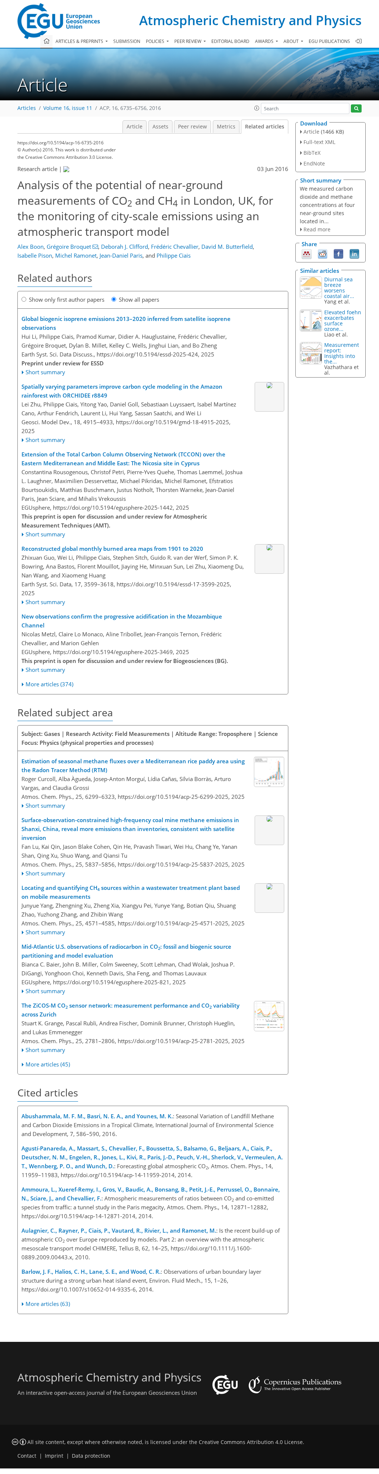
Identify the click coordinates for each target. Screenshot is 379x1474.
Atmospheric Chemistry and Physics (250, 20)
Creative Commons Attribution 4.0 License (251, 1442)
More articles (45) (48, 1064)
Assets (160, 126)
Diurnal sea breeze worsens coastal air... (339, 287)
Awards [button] (265, 41)
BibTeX (312, 152)
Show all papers (139, 299)
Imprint (54, 1456)
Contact (26, 1456)
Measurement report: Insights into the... (341, 353)
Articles (26, 108)
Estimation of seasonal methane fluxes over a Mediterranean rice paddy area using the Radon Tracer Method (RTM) (133, 765)
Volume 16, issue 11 (67, 108)
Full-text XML (319, 141)
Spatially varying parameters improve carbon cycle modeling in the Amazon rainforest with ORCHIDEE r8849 (121, 391)
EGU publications (329, 41)
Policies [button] (155, 41)
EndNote (314, 163)
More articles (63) (48, 1303)
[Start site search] (356, 108)
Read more (317, 229)
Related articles (264, 126)
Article (134, 126)
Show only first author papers (66, 299)
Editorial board (230, 41)
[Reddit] (323, 253)
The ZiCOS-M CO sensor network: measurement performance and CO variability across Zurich (130, 1010)
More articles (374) (49, 684)
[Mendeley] (307, 253)
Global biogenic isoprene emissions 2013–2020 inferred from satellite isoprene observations (126, 323)
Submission (126, 41)
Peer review (192, 126)
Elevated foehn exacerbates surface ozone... (342, 320)
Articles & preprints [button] (80, 41)
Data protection (91, 1456)
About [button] (292, 41)
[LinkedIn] (354, 253)
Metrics (226, 126)
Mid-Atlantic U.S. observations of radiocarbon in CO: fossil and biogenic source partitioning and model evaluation (126, 951)
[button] (256, 108)
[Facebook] (338, 253)
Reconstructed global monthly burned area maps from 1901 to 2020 (112, 548)
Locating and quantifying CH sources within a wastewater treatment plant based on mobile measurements (130, 892)
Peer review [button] (188, 41)
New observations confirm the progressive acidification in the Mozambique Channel (121, 621)
